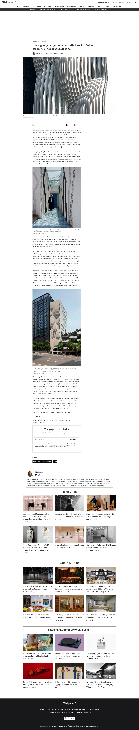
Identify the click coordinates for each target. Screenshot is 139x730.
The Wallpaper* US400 (66, 9)
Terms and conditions (71, 709)
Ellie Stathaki (41, 53)
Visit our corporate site (86, 725)
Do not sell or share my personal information (76, 712)
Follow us (70, 125)
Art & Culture (47, 6)
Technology (81, 6)
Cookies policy (94, 709)
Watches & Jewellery (59, 6)
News (62, 53)
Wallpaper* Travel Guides (101, 9)
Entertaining (107, 6)
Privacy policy (83, 709)
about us (43, 709)
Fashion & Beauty (71, 6)
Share (36, 125)
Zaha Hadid (44, 140)
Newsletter (78, 125)
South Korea (36, 461)
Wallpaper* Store (117, 6)
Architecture (26, 6)
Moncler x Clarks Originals (83, 9)
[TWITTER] (36, 475)
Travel (99, 6)
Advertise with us (54, 712)
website (61, 420)
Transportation (90, 6)
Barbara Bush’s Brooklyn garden (47, 9)
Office (44, 41)
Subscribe (129, 2)
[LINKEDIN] (39, 475)
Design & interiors (36, 6)
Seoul (55, 239)
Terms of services (52, 443)
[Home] (18, 6)
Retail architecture (46, 461)
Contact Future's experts (55, 709)
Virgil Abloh (52, 132)
